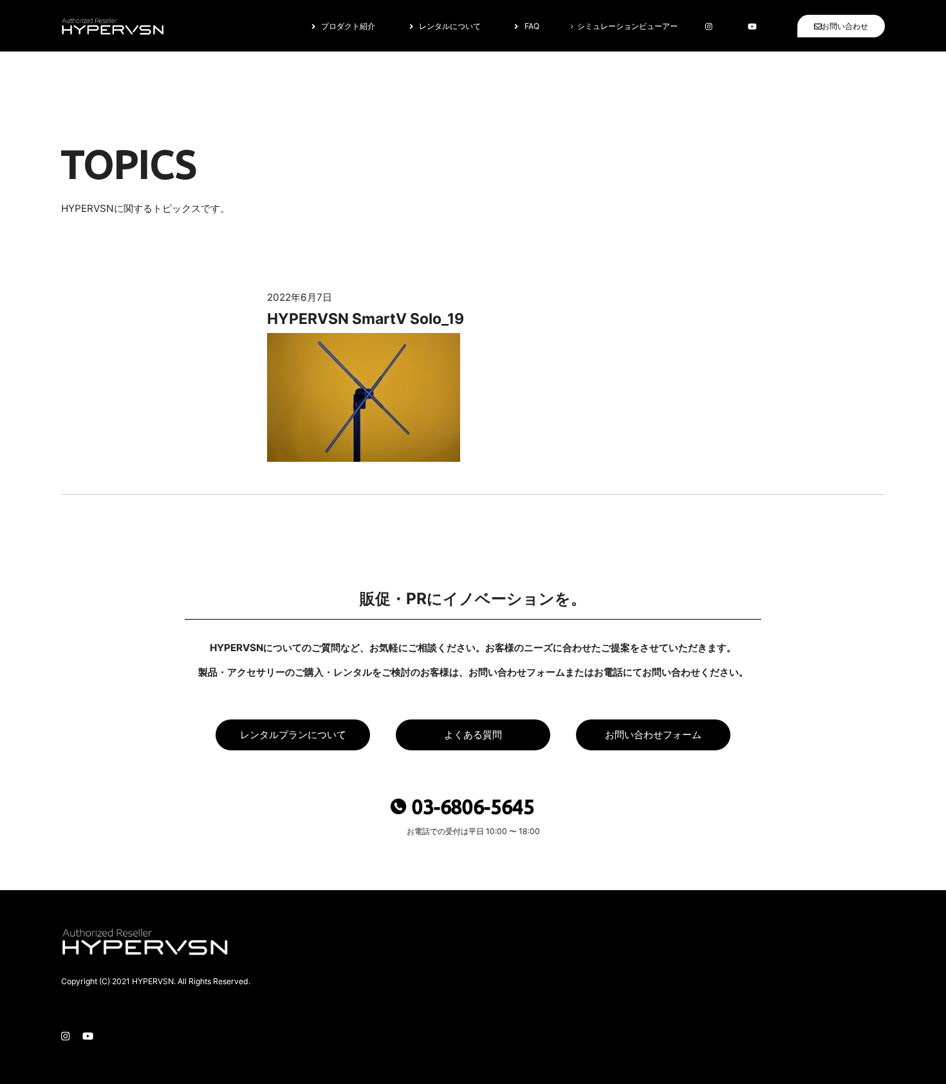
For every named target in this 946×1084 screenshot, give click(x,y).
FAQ (531, 26)
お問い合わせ (845, 26)
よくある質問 (473, 734)
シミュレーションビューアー (627, 26)
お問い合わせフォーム (653, 734)
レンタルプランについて (293, 734)
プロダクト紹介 (348, 26)
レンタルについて (450, 26)
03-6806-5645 (473, 806)
